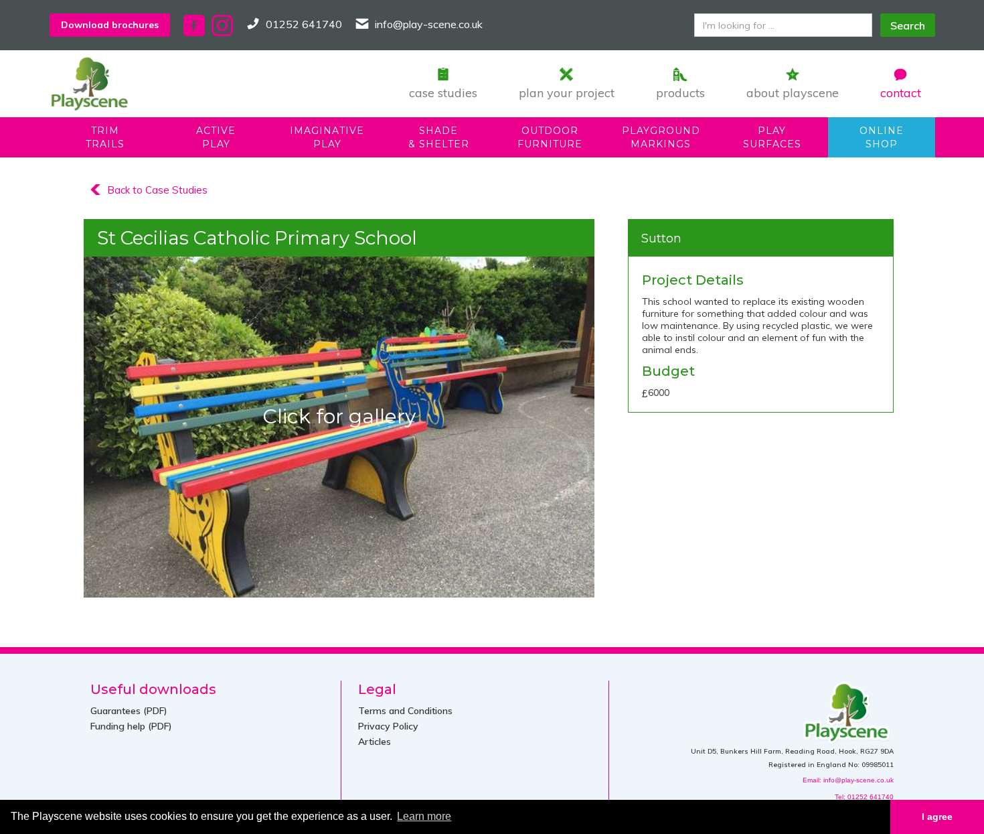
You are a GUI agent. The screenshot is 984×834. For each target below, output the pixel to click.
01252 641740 (304, 24)
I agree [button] (937, 816)
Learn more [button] (424, 816)
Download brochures (110, 25)
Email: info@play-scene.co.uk (848, 780)
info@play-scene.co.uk (429, 24)
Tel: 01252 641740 (864, 797)
